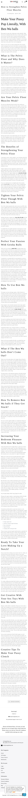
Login (2, 766)
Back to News (15, 701)
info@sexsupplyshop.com (15, 716)
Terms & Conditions (5, 781)
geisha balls (14, 248)
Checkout (3, 772)
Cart (2, 770)
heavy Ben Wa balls (19, 217)
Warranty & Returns (5, 779)
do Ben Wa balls (18, 309)
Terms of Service (4, 757)
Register (2, 768)
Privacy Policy (4, 783)
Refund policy (3, 759)
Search (2, 753)
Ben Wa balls (6, 184)
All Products (3, 755)
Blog (2, 785)
